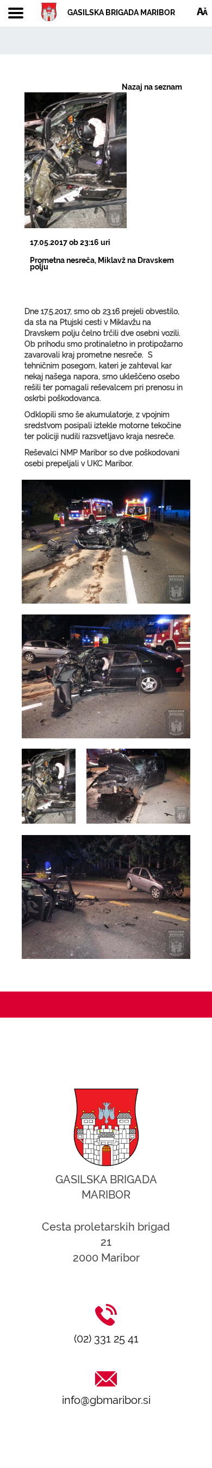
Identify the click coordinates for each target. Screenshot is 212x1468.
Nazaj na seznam (152, 87)
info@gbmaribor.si (106, 1400)
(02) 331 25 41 (106, 1338)
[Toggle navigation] (15, 13)
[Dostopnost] (202, 11)
